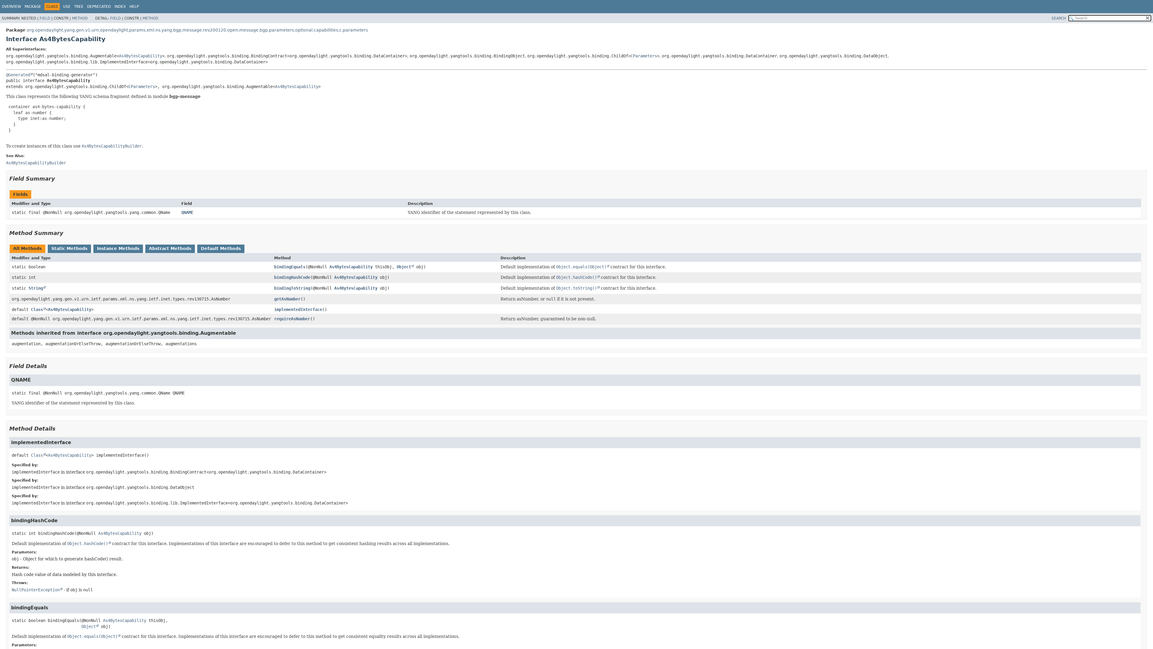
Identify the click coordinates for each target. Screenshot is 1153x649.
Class (37, 309)
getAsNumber (287, 299)
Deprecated (99, 7)
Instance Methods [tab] (118, 248)
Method (80, 18)
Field (45, 18)
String (36, 288)
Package (33, 7)
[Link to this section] (59, 178)
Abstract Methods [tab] (170, 248)
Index (120, 7)
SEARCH (1059, 18)
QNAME (187, 212)
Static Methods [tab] (69, 248)
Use (67, 7)
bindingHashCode (292, 277)
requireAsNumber (292, 318)
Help (134, 7)
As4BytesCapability (140, 55)
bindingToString (292, 288)
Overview (11, 7)
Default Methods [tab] (221, 248)
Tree (78, 7)
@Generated (18, 74)
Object (404, 266)
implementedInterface (298, 309)
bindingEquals (289, 266)
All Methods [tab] (27, 248)
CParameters (644, 55)
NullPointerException (36, 589)
